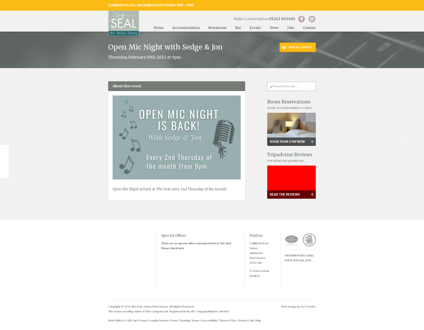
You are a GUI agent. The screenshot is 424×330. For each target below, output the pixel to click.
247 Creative (308, 306)
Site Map (255, 320)
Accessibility (209, 320)
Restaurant (217, 28)
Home (158, 28)
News (274, 28)
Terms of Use (227, 320)
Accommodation (186, 28)
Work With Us (116, 320)
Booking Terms (189, 320)
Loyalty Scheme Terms (164, 320)
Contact (309, 28)
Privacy (243, 320)
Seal (123, 23)
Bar (238, 28)
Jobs (290, 28)
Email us (255, 275)
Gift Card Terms (137, 320)
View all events (299, 47)
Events (255, 28)
